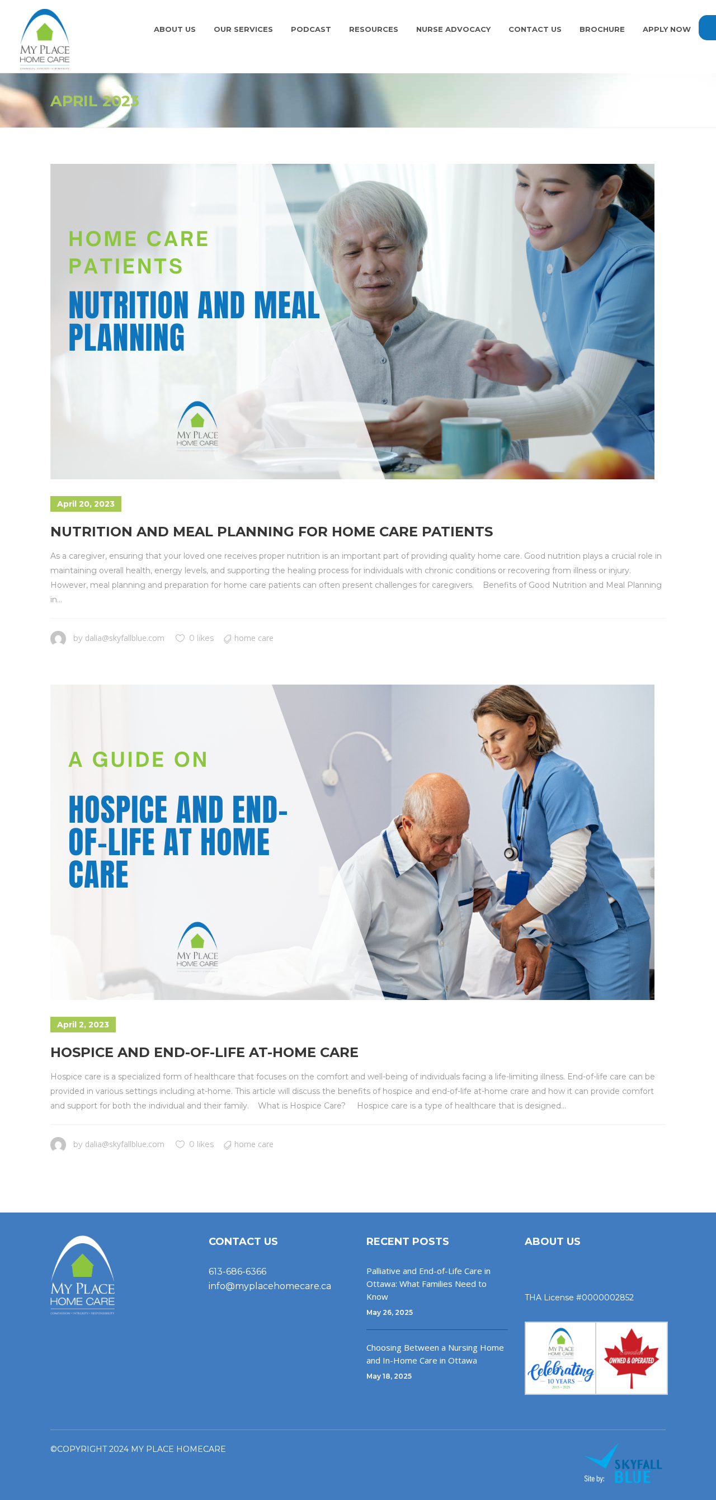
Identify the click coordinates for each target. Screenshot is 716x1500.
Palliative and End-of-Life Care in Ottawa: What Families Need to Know (428, 1283)
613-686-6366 (237, 1271)
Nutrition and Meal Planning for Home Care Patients (271, 531)
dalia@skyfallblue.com (124, 638)
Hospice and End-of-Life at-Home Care (204, 1052)
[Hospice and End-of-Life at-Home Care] (352, 842)
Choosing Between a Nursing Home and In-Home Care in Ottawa (435, 1354)
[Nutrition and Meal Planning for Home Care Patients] (352, 321)
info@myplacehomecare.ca (270, 1286)
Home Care (254, 638)
